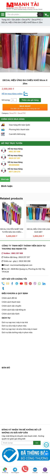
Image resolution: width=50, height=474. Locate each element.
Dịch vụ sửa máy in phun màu (14, 326)
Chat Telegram (15, 472)
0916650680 (14, 165)
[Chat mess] (46, 454)
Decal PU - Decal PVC (31, 20)
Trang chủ (6, 20)
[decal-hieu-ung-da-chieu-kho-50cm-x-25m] (25, 52)
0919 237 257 (14, 158)
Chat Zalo (35, 472)
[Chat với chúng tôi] (46, 444)
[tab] (5, 179)
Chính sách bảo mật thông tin (14, 310)
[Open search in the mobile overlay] (24, 14)
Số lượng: (6, 100)
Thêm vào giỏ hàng (30, 100)
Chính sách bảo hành (10, 314)
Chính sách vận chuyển (11, 306)
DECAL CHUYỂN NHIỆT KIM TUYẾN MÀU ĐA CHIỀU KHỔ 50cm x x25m (11, 232)
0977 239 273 (14, 172)
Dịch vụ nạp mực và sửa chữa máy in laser (19, 329)
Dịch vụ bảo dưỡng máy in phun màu (17, 332)
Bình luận (5, 179)
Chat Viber (45, 472)
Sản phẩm (16, 20)
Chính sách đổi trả (9, 298)
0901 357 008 (14, 152)
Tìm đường (5, 472)
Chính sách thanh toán (11, 302)
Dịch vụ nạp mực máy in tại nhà (15, 322)
